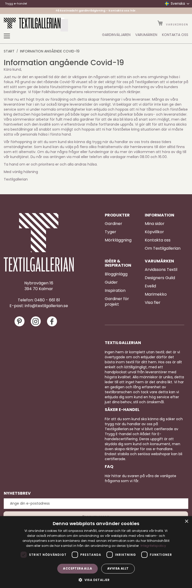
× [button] (186, 521)
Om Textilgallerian (162, 248)
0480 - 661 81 (47, 300)
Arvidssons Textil (161, 269)
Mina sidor (154, 223)
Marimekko (156, 294)
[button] (96, 579)
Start (9, 51)
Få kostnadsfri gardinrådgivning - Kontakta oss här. (96, 10)
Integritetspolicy (153, 546)
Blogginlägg (116, 274)
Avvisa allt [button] (117, 568)
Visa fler (152, 302)
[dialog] (96, 552)
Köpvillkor (154, 232)
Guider (111, 282)
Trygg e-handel (16, 3)
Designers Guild (160, 278)
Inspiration (115, 290)
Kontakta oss (157, 240)
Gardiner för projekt (117, 301)
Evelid (150, 286)
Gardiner (113, 223)
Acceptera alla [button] (77, 568)
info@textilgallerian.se (46, 306)
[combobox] (64, 25)
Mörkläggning (118, 240)
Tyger (110, 232)
